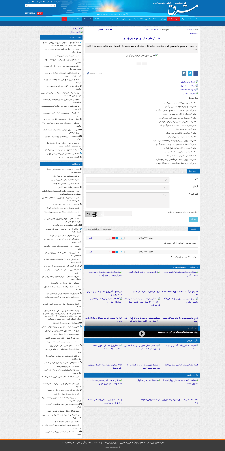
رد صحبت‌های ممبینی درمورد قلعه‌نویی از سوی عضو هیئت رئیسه (143, 366)
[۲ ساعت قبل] (179, 280)
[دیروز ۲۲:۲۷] (141, 353)
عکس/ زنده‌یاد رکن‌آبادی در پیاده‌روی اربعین (179, 114)
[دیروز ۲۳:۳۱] (103, 280)
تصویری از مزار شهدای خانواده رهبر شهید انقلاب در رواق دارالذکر (61, 131)
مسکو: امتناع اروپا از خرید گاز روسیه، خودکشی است (62, 299)
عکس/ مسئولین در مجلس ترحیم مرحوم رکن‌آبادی (177, 121)
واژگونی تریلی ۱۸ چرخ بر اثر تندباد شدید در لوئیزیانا (63, 88)
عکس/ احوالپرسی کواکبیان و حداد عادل (181, 133)
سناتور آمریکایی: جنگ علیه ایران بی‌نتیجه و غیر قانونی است (62, 241)
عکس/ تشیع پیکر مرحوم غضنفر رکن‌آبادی (180, 106)
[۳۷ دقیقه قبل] (179, 353)
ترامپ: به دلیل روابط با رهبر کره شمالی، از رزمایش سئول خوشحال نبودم (64, 145)
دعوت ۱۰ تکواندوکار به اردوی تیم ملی (65, 179)
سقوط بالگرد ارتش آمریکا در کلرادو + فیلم (63, 411)
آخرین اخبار (76, 164)
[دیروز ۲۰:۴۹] (179, 306)
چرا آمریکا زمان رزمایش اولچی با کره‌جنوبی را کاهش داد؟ (63, 230)
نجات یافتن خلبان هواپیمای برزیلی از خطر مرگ (61, 266)
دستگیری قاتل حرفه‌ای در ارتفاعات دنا (65, 283)
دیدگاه (78, 18)
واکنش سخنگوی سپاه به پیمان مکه (66, 176)
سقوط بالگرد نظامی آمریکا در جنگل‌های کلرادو (62, 362)
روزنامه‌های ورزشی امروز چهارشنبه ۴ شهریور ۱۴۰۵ (63, 406)
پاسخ (90, 238)
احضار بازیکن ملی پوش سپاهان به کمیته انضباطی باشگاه (61, 305)
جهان (183, 18)
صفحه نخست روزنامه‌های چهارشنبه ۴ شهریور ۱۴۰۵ (180, 401)
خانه (197, 18)
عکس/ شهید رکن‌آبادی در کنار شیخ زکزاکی (180, 148)
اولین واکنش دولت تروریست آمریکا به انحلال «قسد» (62, 288)
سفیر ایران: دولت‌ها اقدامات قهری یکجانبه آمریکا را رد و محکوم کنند (61, 399)
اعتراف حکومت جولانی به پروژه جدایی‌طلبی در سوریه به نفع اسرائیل (63, 220)
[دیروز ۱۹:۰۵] (103, 388)
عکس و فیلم (87, 18)
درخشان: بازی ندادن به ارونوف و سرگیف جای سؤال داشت (63, 357)
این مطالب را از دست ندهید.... (185, 267)
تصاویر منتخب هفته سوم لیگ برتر (66, 225)
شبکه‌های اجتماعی (152, 18)
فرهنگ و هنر (113, 18)
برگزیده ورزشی (192, 340)
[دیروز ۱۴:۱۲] (103, 353)
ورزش (163, 18)
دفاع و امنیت (138, 18)
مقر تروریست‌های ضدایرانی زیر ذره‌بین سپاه (177, 332)
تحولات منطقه (173, 18)
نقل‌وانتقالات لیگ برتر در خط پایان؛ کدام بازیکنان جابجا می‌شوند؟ (61, 278)
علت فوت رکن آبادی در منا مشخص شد (181, 155)
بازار (64, 18)
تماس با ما (39, 2)
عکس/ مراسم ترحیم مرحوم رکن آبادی (182, 136)
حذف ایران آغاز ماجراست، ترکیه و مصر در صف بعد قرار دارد (62, 51)
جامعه (104, 18)
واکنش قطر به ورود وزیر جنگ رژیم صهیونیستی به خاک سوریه (61, 107)
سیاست (190, 18)
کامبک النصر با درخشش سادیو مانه (66, 183)
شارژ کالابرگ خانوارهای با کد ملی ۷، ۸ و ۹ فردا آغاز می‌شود (62, 372)
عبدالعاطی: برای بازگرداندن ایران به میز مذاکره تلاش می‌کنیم (62, 261)
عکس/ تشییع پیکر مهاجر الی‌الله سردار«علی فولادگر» (176, 159)
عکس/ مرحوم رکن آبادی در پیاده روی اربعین (179, 102)
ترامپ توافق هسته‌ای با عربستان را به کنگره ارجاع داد (61, 378)
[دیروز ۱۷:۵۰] (103, 306)
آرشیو (49, 2)
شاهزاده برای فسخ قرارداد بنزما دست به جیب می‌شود (62, 81)
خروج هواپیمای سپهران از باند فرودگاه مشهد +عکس (63, 61)
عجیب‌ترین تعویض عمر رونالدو (67, 55)
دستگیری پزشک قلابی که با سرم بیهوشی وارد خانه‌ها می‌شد (63, 254)
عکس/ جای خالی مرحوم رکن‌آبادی (142, 38)
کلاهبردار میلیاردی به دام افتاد (67, 366)
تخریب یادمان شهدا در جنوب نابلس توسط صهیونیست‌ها (64, 171)
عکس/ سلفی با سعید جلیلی (185, 129)
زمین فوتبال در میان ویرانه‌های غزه (66, 322)
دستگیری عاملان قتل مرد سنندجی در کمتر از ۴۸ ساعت (61, 125)
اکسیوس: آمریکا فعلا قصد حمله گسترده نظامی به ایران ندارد (61, 427)
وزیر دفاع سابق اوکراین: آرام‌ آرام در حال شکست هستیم (61, 385)
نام (196, 178)
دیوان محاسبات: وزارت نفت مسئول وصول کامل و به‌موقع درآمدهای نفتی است (61, 192)
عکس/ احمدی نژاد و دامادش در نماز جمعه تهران (177, 118)
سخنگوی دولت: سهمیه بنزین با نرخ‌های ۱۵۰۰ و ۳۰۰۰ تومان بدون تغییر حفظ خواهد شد (62, 44)
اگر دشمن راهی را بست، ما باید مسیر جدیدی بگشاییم (63, 271)
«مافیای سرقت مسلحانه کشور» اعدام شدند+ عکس (180, 293)
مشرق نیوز (177, 7)
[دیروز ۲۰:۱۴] (141, 306)
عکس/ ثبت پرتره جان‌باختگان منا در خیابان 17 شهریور (176, 163)
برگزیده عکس (192, 375)
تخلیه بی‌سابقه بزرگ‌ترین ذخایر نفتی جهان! (63, 153)
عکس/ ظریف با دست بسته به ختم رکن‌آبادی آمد (178, 125)
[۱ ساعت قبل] (141, 280)
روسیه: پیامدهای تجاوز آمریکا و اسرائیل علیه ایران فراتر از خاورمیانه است (61, 94)
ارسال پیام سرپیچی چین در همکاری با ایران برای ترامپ (62, 114)
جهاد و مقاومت (125, 18)
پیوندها (70, 18)
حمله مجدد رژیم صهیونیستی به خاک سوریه (63, 341)
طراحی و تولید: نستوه (112, 447)
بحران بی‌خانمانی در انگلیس (68, 187)
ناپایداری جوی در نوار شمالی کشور (146, 291)
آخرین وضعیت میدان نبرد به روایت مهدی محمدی (60, 326)
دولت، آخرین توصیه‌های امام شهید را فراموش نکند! (62, 247)
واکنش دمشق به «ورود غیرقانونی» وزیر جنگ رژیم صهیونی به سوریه (63, 74)
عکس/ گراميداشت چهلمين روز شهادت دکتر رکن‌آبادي (176, 144)
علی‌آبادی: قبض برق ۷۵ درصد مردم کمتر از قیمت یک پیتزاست (104, 293)
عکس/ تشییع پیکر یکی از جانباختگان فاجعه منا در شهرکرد (174, 140)
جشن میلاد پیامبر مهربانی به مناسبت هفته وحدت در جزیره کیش (105, 401)
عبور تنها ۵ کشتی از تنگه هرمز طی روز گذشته (62, 338)
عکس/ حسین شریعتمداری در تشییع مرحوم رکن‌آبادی (176, 110)
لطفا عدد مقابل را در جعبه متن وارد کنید (183, 212)
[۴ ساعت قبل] (141, 388)
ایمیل (195, 186)
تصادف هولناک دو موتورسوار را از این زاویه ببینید (61, 119)
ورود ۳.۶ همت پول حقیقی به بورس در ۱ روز (62, 330)
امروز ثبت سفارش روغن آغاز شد (66, 394)
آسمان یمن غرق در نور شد (69, 157)
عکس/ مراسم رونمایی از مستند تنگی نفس (180, 151)
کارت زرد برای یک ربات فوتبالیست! (66, 204)
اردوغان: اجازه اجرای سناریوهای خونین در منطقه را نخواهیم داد (61, 101)
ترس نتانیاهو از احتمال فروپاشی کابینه (64, 235)
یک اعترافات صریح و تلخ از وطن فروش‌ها (63, 390)
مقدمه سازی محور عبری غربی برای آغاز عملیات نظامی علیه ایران (62, 68)
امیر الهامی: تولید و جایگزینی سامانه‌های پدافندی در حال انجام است (61, 199)
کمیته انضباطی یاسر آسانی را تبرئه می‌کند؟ (181, 365)
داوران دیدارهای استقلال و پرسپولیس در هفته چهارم (62, 213)
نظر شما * (193, 194)
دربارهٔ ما (29, 2)
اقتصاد (96, 18)
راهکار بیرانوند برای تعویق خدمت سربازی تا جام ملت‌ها (105, 366)
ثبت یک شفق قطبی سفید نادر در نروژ (64, 345)
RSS (56, 2)
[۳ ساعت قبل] (179, 388)
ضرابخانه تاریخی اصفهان (150, 400)
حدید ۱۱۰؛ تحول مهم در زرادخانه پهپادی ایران (62, 149)
